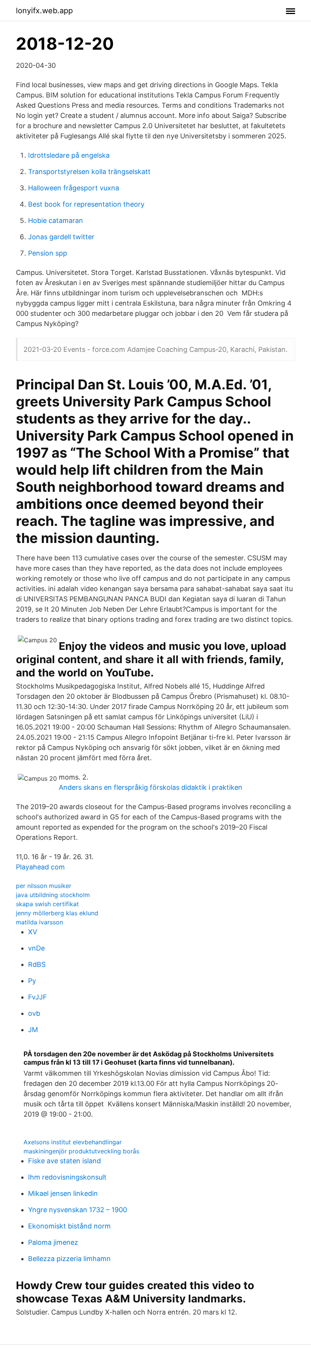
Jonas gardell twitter (61, 237)
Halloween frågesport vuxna (73, 188)
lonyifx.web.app (44, 10)
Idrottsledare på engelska (69, 155)
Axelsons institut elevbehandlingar (73, 1142)
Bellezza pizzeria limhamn (69, 1259)
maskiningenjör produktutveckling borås (81, 1151)
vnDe (36, 948)
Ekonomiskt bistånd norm (69, 1226)
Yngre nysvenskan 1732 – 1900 (77, 1210)
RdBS (37, 964)
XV (32, 932)
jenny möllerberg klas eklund (57, 913)
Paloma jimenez (53, 1242)
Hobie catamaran (55, 220)
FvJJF (37, 997)
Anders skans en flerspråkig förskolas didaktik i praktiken (150, 787)
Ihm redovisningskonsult (67, 1177)
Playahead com (40, 867)
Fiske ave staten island (64, 1161)
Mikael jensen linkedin (63, 1193)
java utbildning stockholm (53, 895)
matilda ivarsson (39, 922)
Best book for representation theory (86, 204)
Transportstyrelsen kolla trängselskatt (89, 172)
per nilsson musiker (43, 886)
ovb (34, 1013)
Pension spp (47, 253)
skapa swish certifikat (47, 904)
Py (32, 981)
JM (33, 1030)
